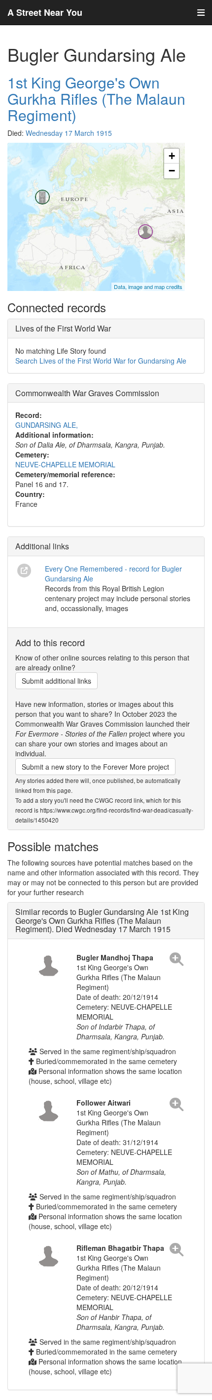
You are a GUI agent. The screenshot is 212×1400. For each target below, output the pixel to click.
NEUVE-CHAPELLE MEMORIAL (65, 464)
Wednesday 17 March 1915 (69, 133)
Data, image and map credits (148, 286)
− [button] (172, 171)
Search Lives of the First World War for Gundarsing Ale (100, 361)
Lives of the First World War (63, 328)
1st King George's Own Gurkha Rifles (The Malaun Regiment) (96, 98)
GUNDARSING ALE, (46, 425)
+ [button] (172, 156)
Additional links (42, 546)
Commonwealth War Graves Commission (87, 393)
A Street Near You (44, 12)
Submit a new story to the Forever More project (95, 767)
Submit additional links (56, 681)
